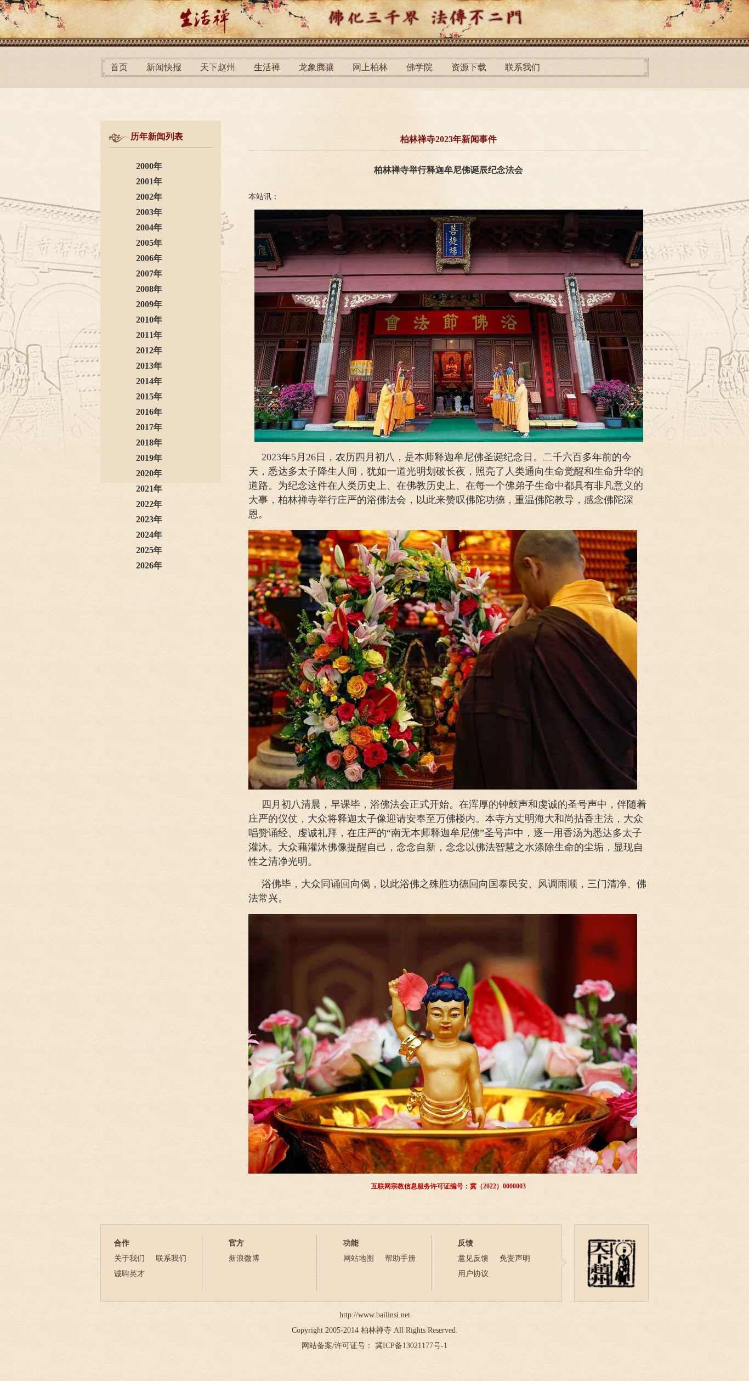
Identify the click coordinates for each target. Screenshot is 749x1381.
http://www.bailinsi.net (374, 1315)
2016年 (149, 411)
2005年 (149, 242)
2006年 (149, 258)
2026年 (149, 565)
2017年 (149, 427)
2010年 (149, 319)
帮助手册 (400, 1258)
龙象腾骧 (316, 67)
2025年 (149, 550)
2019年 (149, 458)
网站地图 (358, 1258)
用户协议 (473, 1274)
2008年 (149, 289)
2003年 (149, 212)
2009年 (149, 304)
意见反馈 (473, 1258)
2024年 (149, 534)
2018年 (149, 442)
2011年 (149, 335)
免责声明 (515, 1258)
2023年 (149, 519)
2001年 (149, 181)
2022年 (149, 504)
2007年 (149, 273)
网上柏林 (370, 67)
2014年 (149, 381)
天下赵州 (217, 67)
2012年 (149, 350)
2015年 (149, 396)
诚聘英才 (129, 1274)
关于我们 (129, 1258)
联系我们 (522, 67)
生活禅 (267, 67)
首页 (119, 67)
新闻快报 (163, 67)
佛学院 (419, 67)
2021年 (149, 488)
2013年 (149, 365)
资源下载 (468, 67)
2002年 (149, 196)
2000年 (149, 166)
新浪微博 (244, 1258)
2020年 (149, 473)
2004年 (149, 227)
